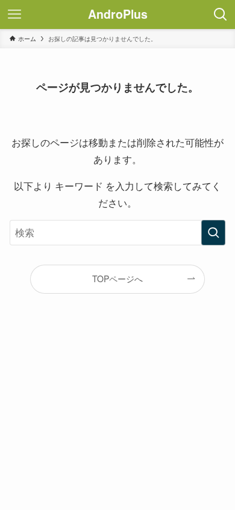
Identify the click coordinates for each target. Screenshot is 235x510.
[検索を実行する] (213, 232)
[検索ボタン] (220, 14)
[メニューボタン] (14, 14)
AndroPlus (118, 14)
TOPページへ (117, 279)
